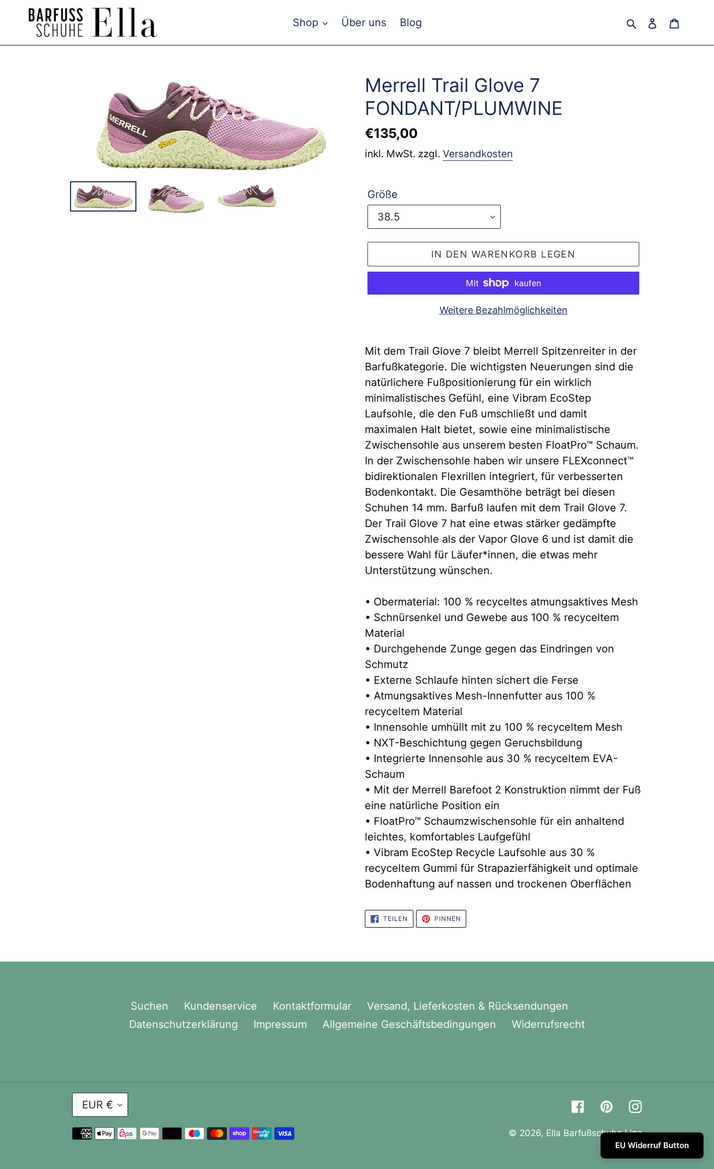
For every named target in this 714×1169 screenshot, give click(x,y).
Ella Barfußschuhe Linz (594, 1133)
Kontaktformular (312, 1006)
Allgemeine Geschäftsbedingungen (409, 1024)
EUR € (97, 1104)
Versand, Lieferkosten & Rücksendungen (467, 1006)
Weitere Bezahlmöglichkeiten (504, 310)
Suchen (149, 1006)
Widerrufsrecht (548, 1024)
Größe (382, 194)
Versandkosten (478, 154)
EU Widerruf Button (652, 1145)
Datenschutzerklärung (183, 1024)
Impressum (280, 1024)
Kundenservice (220, 1006)
